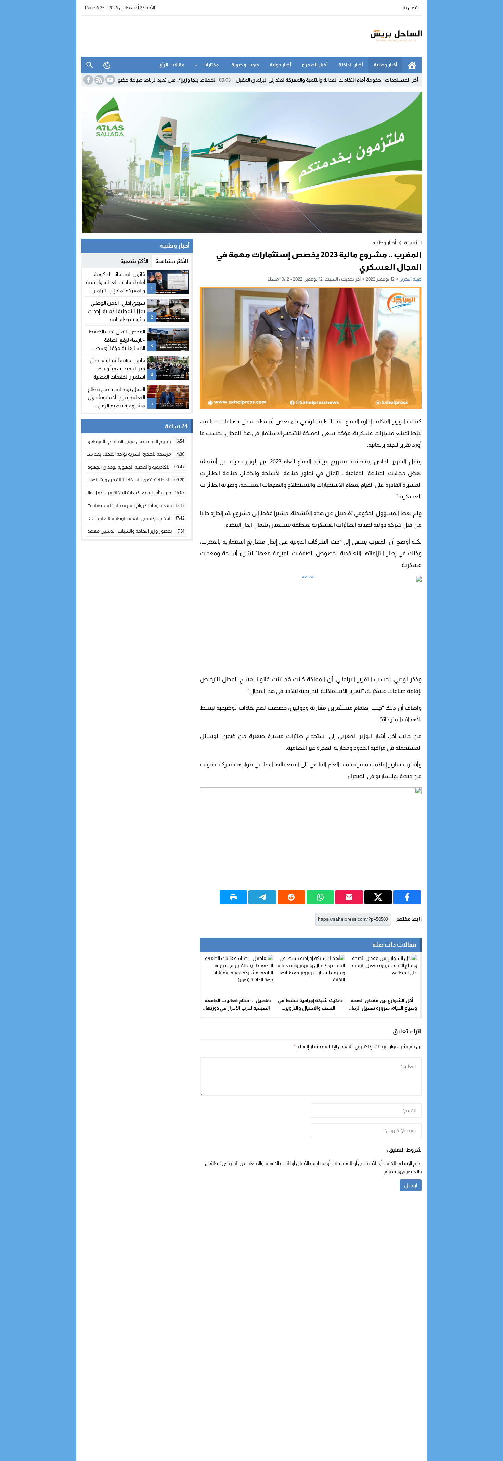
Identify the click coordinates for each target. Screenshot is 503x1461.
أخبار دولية (280, 64)
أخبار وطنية (385, 64)
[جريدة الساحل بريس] (376, 36)
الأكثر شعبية (134, 261)
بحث (89, 65)
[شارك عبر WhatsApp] (320, 897)
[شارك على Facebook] (407, 897)
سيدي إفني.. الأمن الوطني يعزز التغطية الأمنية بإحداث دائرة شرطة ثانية (116, 311)
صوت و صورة (245, 64)
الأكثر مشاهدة (171, 261)
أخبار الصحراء (315, 64)
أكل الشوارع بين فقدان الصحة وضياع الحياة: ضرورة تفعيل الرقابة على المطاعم (382, 1008)
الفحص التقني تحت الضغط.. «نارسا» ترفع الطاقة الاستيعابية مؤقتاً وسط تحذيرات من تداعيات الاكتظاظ (115, 348)
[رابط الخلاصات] (98, 80)
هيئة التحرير (411, 279)
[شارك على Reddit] (291, 897)
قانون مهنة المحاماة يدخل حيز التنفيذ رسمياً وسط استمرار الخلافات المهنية (117, 368)
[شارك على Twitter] (378, 897)
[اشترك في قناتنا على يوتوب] (109, 80)
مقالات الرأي (171, 64)
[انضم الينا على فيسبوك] (87, 80)
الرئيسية (412, 65)
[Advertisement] (206, 35)
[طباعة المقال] (233, 897)
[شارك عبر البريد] (349, 897)
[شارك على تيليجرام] (262, 897)
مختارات (210, 64)
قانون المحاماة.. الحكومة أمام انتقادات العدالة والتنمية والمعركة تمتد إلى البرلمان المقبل (369, 80)
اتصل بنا (411, 7)
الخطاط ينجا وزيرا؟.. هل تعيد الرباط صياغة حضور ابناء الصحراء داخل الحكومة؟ (180, 80)
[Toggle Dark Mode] (107, 65)
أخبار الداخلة (350, 64)
